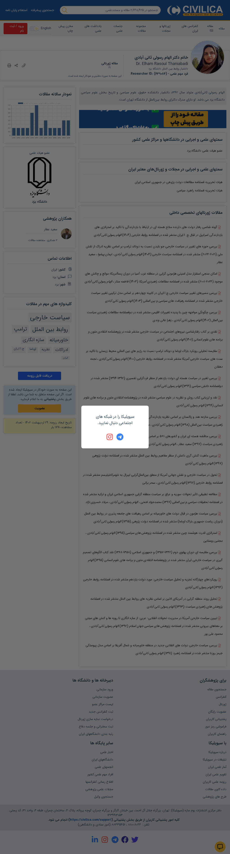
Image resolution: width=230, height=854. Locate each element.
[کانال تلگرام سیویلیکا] (120, 436)
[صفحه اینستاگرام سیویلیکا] (110, 436)
